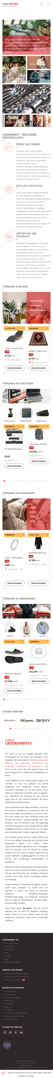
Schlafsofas (9, 1010)
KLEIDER (33, 512)
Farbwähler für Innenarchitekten (17, 973)
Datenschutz (10, 949)
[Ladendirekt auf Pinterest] (16, 1032)
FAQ (6, 959)
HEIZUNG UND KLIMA (38, 310)
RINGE (32, 521)
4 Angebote (34, 426)
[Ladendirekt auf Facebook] (4, 1032)
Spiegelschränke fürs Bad (14, 1016)
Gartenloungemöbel (12, 998)
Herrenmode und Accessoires (29, 766)
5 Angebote (9, 426)
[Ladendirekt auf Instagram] (10, 1032)
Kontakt (8, 956)
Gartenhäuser (10, 991)
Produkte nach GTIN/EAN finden (17, 977)
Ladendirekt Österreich (14, 980)
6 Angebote (10, 328)
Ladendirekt (11, 5)
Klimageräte (9, 1000)
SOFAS (32, 315)
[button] (4, 480)
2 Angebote (33, 328)
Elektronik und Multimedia (17, 763)
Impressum (9, 946)
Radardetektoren (11, 1019)
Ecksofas (8, 1007)
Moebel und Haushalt (38, 760)
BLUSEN (33, 507)
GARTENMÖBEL (36, 305)
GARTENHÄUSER (36, 301)
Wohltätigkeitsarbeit (12, 962)
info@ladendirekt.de (26, 1065)
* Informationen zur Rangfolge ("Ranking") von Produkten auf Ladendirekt (26, 1067)
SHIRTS (32, 517)
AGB (6, 953)
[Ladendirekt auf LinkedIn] (21, 1032)
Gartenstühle (10, 994)
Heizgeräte (9, 1004)
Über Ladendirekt (11, 943)
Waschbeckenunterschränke (16, 1013)
